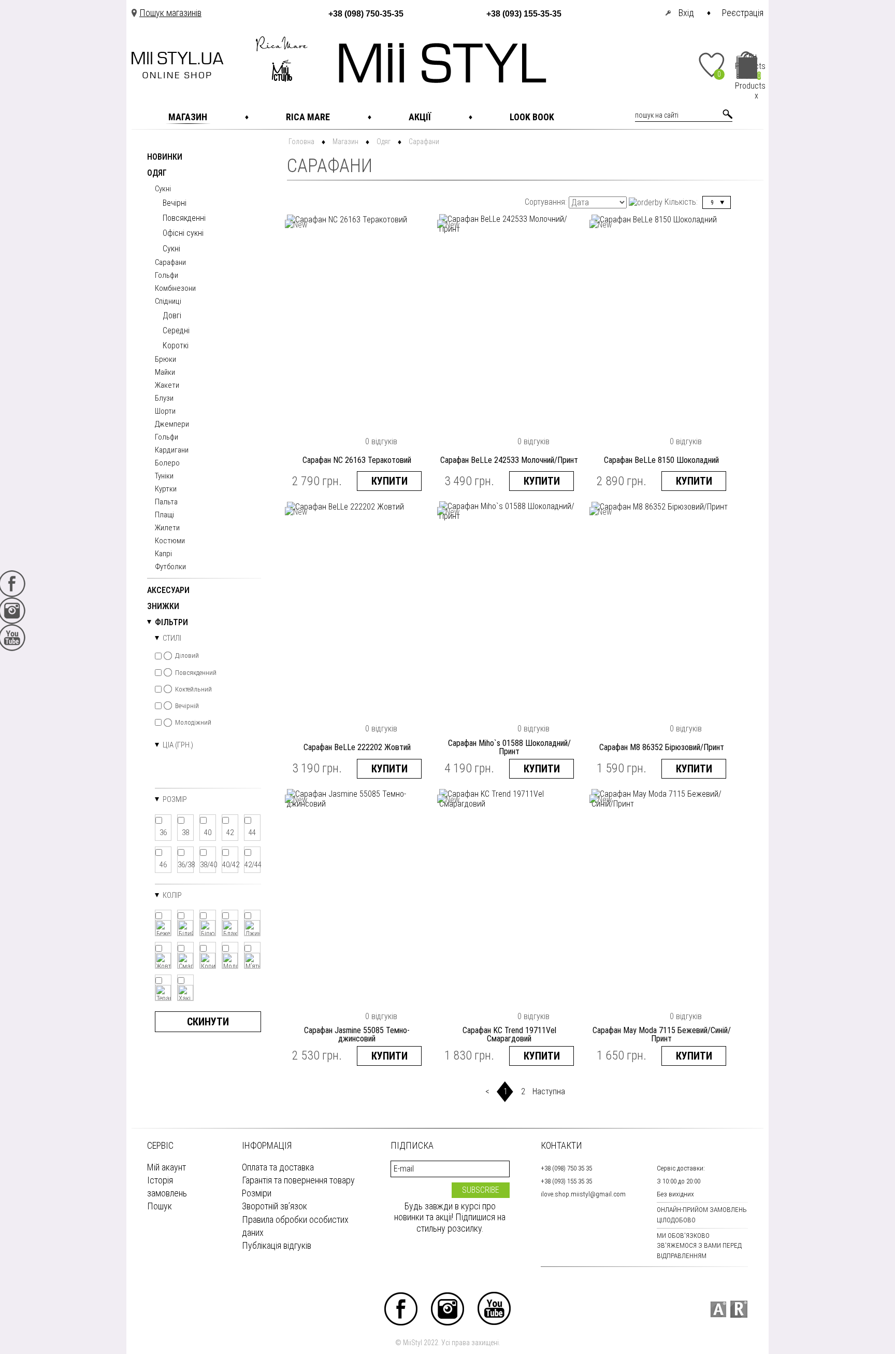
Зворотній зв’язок (274, 1206)
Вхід (686, 12)
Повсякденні (184, 218)
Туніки (164, 476)
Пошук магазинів (170, 12)
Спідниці (168, 302)
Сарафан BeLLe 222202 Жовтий (357, 747)
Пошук (159, 1206)
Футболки (170, 567)
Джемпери (172, 424)
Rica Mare (308, 116)
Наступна (548, 1091)
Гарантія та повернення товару (298, 1180)
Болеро (167, 463)
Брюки (165, 360)
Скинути (208, 1022)
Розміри (256, 1193)
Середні (176, 330)
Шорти (165, 411)
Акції (420, 116)
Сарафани (170, 263)
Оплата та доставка (278, 1167)
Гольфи (166, 276)
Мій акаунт (166, 1167)
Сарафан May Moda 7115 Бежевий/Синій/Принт (662, 1034)
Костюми (170, 541)
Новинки (164, 157)
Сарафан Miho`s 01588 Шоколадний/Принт (509, 747)
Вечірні (174, 203)
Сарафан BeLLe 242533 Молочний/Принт (509, 460)
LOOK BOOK (532, 116)
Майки (165, 373)
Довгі (172, 315)
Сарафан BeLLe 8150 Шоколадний (661, 460)
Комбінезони (175, 289)
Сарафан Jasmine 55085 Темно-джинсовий (357, 1034)
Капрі (163, 554)
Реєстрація (742, 12)
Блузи (164, 398)
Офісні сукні (183, 233)
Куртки (166, 489)
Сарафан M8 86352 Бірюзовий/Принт (661, 747)
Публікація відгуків (276, 1245)
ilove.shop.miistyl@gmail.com (583, 1194)
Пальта (166, 502)
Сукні (163, 189)
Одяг (157, 173)
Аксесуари (168, 590)
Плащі (164, 515)
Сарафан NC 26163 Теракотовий (356, 460)
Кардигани (172, 450)
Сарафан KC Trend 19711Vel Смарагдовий (509, 1034)
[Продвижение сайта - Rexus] (739, 1309)
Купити (389, 481)
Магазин (187, 116)
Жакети (167, 386)
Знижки (163, 606)
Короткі (176, 345)
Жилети (167, 528)
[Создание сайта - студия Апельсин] (718, 1309)
